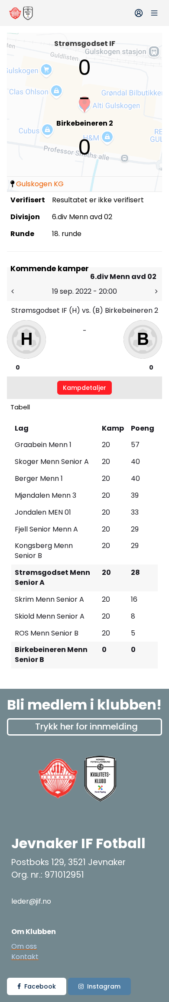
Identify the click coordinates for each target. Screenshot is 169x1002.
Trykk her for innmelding (86, 726)
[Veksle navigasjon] (154, 13)
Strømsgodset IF (84, 44)
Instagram (103, 986)
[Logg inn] (138, 13)
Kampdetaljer (84, 387)
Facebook (40, 986)
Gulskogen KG (40, 184)
